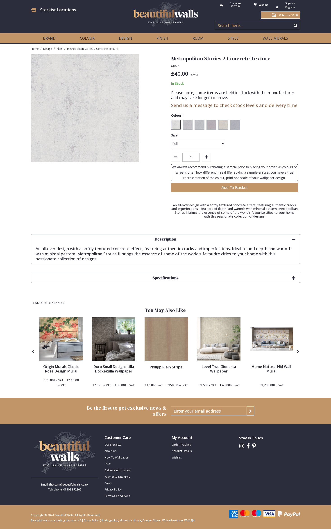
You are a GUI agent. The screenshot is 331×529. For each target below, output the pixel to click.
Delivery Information (117, 470)
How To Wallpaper (116, 457)
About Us (110, 451)
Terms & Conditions (117, 496)
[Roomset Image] (61, 339)
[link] (241, 446)
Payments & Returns (117, 476)
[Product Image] (113, 339)
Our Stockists (112, 444)
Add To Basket (234, 187)
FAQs (107, 463)
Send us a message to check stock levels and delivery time (234, 105)
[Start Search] (295, 25)
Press (107, 483)
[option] (61, 352)
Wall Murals (275, 38)
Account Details (182, 451)
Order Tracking (181, 444)
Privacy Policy (113, 489)
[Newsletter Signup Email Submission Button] (250, 410)
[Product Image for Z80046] (166, 339)
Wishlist (176, 457)
